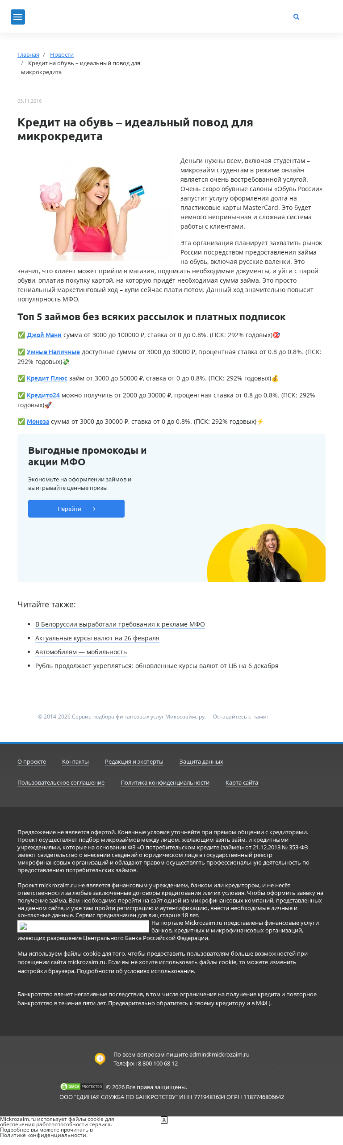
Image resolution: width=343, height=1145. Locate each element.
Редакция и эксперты (134, 761)
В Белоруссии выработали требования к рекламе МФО (120, 624)
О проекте (31, 761)
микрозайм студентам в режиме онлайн (242, 170)
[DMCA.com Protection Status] (81, 1086)
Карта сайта (242, 782)
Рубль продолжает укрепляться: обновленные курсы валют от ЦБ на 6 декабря (157, 665)
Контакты (75, 761)
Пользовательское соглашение (61, 782)
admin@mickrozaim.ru (219, 1054)
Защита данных (201, 761)
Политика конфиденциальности (165, 782)
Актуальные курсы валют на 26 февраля (97, 638)
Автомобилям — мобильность (81, 652)
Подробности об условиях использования (135, 971)
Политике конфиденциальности (43, 1135)
